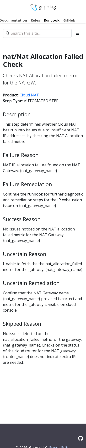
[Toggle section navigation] (77, 33)
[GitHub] (80, 438)
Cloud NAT (29, 95)
